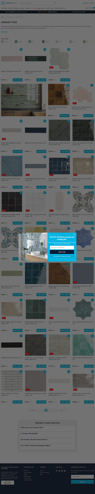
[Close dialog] (74, 234)
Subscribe (62, 252)
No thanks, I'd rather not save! (62, 256)
